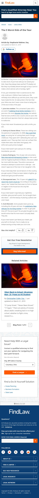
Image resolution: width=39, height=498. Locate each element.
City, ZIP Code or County (12, 361)
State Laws (9, 392)
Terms (3, 493)
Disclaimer (18, 493)
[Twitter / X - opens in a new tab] (16, 452)
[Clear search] (33, 365)
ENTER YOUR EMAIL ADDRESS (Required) (14, 437)
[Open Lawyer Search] (19, 16)
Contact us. (8, 427)
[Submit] (35, 441)
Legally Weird (18, 24)
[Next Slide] (30, 325)
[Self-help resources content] (35, 471)
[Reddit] (28, 452)
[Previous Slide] (9, 325)
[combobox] (19, 365)
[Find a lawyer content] (35, 465)
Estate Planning (11, 386)
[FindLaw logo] (10, 3)
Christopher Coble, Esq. (16, 298)
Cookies (26, 493)
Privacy (10, 493)
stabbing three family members (20, 111)
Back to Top (20, 403)
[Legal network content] (35, 483)
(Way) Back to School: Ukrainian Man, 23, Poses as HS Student (18, 293)
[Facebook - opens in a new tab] (3, 452)
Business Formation (12, 389)
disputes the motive (21, 113)
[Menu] (2, 3)
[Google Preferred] (34, 452)
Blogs (10, 24)
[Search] (36, 3)
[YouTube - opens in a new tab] (9, 452)
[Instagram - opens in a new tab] (22, 452)
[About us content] (35, 459)
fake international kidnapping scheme (14, 157)
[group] (19, 295)
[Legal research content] (35, 477)
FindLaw (3, 24)
